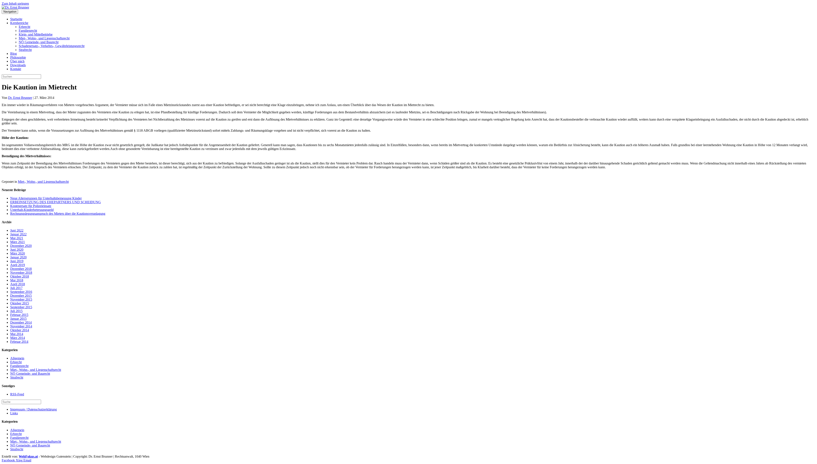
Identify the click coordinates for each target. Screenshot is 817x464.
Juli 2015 (16, 311)
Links (14, 413)
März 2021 (17, 242)
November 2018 (21, 272)
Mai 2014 (16, 334)
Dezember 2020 (21, 246)
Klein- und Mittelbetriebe (36, 34)
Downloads (18, 65)
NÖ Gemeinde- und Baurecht (39, 42)
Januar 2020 (18, 257)
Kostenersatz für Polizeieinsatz (30, 206)
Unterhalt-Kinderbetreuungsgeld (32, 210)
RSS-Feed (17, 394)
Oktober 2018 (19, 276)
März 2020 (17, 253)
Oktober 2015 (19, 303)
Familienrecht (28, 30)
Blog (13, 53)
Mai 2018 (16, 280)
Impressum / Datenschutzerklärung (33, 409)
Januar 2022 (18, 234)
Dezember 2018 (21, 269)
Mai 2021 (16, 238)
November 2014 (21, 326)
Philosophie (18, 57)
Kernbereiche (19, 23)
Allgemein (17, 358)
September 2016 (21, 292)
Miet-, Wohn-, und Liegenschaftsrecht (44, 38)
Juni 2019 (16, 261)
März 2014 (17, 338)
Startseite (16, 19)
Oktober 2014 (19, 330)
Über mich (17, 61)
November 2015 (21, 299)
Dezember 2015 (21, 295)
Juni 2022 (16, 230)
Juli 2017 (16, 288)
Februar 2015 (19, 315)
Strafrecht (25, 50)
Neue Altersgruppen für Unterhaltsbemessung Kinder (46, 198)
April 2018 (17, 284)
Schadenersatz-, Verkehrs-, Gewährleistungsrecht (51, 46)
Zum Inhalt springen (15, 3)
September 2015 (21, 307)
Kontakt (15, 69)
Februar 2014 (19, 341)
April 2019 (17, 265)
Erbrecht (24, 27)
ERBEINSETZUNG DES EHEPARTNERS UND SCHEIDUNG (55, 202)
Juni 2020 (16, 249)
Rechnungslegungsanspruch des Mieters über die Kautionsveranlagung (57, 213)
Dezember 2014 (21, 322)
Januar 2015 (18, 318)
